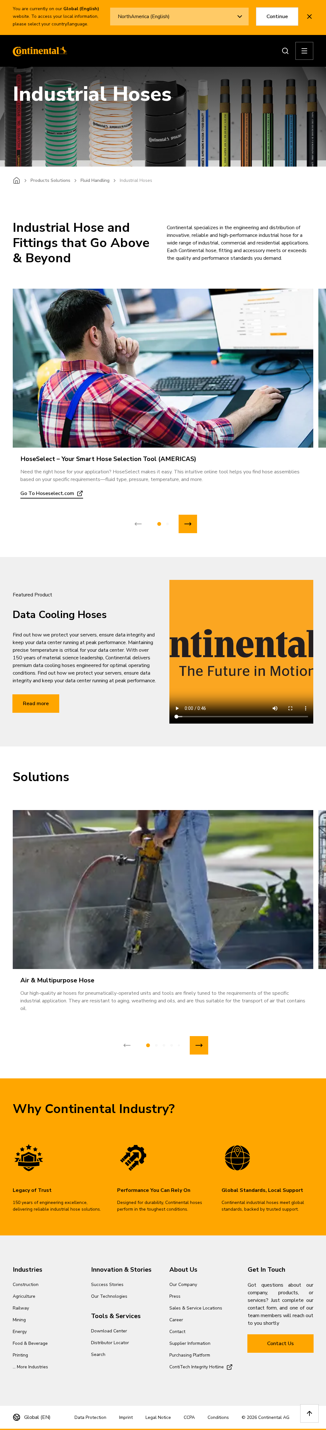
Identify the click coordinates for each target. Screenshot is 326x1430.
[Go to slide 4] (171, 1045)
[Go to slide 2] (167, 524)
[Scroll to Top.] (309, 1413)
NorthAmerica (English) (144, 16)
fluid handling (95, 180)
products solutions (50, 180)
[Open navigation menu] (304, 51)
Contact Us (280, 1343)
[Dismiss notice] (309, 16)
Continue (277, 16)
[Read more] (163, 368)
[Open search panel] (285, 51)
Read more (36, 703)
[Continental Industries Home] (38, 50)
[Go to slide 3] (164, 1045)
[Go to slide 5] (179, 1045)
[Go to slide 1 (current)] (159, 524)
